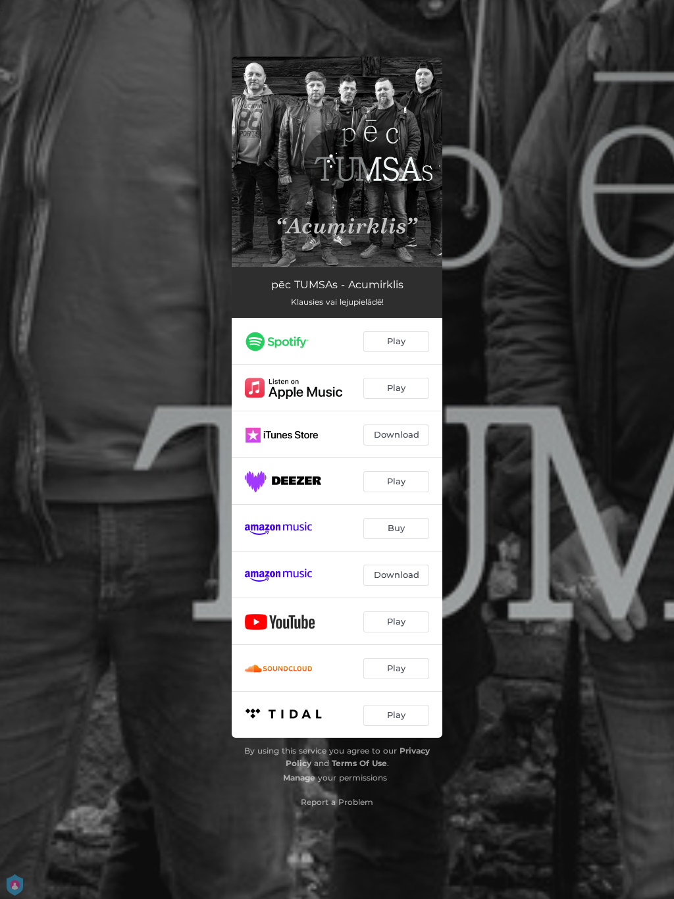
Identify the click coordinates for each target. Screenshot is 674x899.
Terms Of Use (359, 763)
